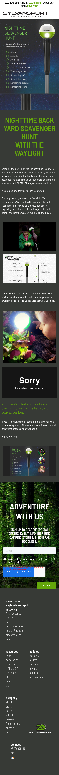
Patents (34, 673)
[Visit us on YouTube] (19, 749)
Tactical (10, 618)
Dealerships (12, 660)
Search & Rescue (15, 630)
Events (9, 656)
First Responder (14, 613)
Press (9, 706)
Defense (10, 622)
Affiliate (10, 715)
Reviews (10, 719)
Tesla (8, 685)
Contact (10, 732)
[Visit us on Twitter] (12, 753)
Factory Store (13, 723)
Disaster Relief (13, 635)
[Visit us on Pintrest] (24, 749)
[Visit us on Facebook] (12, 749)
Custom (10, 639)
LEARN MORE (35, 2)
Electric (10, 677)
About (9, 702)
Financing (11, 664)
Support (10, 728)
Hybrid (9, 681)
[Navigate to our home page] (25, 16)
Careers (10, 711)
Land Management (15, 626)
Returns (33, 660)
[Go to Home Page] (41, 729)
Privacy (33, 668)
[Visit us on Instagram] (15, 749)
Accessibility (36, 677)
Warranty (34, 656)
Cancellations (37, 664)
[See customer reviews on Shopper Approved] (12, 757)
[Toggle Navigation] (54, 14)
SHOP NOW (32, 5)
